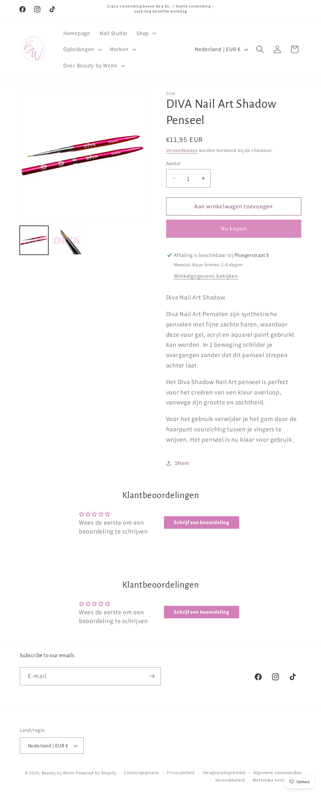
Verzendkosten (182, 150)
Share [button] (182, 462)
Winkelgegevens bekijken (206, 275)
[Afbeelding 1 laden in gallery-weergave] (34, 240)
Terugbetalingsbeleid (224, 772)
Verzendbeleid (230, 780)
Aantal (173, 163)
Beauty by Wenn (58, 773)
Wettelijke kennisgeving (277, 780)
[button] (146, 33)
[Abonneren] (151, 676)
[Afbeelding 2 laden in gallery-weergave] (66, 240)
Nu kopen (234, 228)
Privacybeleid (180, 772)
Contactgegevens (141, 772)
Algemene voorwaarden (278, 772)
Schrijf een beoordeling (201, 522)
